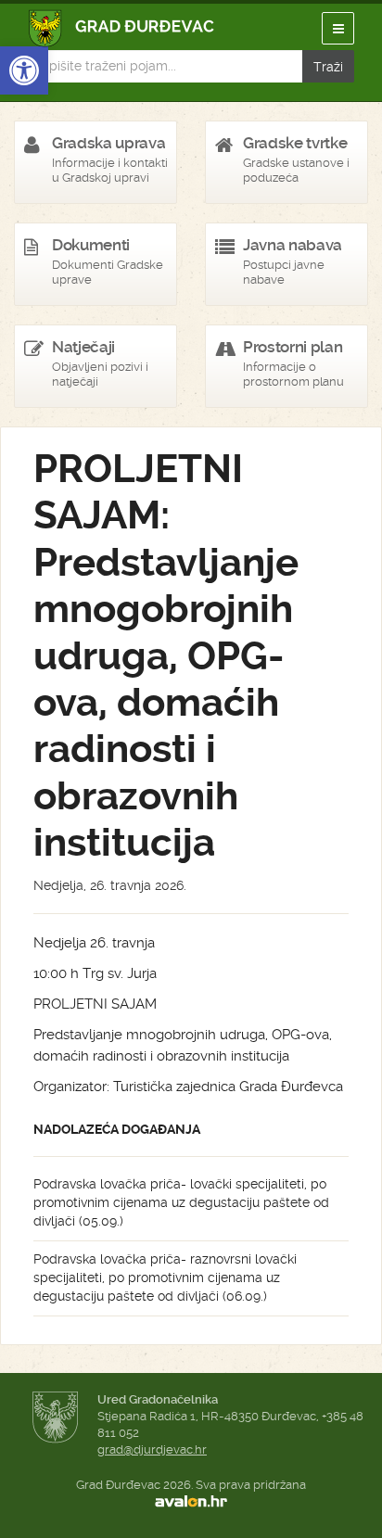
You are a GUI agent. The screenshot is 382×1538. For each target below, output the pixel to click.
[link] (24, 70)
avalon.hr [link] (191, 1502)
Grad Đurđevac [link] (122, 28)
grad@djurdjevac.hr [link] (152, 1449)
